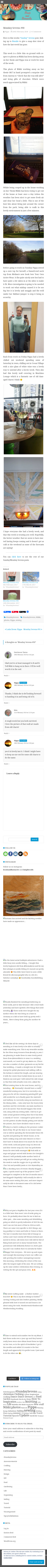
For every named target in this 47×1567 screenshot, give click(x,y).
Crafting (7, 1465)
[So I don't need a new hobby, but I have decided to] (23, 895)
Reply (6, 675)
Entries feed (8, 1533)
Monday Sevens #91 (32, 629)
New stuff (39, 1404)
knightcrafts (28, 870)
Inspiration (9, 1401)
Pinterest (24, 1408)
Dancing (7, 1470)
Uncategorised (9, 1512)
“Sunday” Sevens (27, 38)
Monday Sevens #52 (11, 582)
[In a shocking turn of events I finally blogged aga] (23, 1187)
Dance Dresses (25, 1396)
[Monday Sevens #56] (30, 576)
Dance (13, 1396)
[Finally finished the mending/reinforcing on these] (23, 1021)
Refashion (12, 1411)
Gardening (8, 1486)
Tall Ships (32, 1413)
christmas (8, 1394)
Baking (40, 1392)
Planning (40, 1408)
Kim (15, 710)
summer (17, 1413)
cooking (6, 1397)
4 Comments (36, 32)
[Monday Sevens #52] (11, 576)
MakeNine (15, 1404)
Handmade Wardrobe (18, 1399)
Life (9, 1404)
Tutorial (7, 1415)
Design (6, 1474)
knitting (31, 1401)
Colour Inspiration (31, 1394)
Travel (39, 1413)
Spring (10, 1413)
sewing (18, 620)
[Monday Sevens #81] (11, 595)
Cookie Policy (8, 1558)
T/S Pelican (25, 1413)
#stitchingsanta (9, 1392)
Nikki (38, 617)
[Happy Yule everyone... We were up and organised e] (23, 1271)
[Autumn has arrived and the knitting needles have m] (23, 937)
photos (6, 620)
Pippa (7, 32)
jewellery (19, 1402)
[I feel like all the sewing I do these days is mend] (23, 1062)
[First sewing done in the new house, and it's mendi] (23, 1104)
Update (24, 1415)
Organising (8, 1495)
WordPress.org (10, 1541)
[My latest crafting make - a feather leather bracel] (23, 1313)
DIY (34, 1397)
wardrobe (33, 1416)
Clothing (19, 1394)
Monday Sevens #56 (30, 582)
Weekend (40, 1416)
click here (16, 557)
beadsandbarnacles (11, 870)
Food (38, 1396)
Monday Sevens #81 (11, 601)
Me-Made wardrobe (26, 1404)
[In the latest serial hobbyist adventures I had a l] (23, 979)
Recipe (5, 1411)
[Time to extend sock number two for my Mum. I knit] (23, 1354)
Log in (6, 1528)
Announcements (10, 1461)
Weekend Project (8, 1418)
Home (29, 1399)
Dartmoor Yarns (20, 652)
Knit (23, 1402)
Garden (6, 1399)
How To (36, 1399)
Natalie (15, 41)
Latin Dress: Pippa (14, 629)
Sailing (20, 1411)
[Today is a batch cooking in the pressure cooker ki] (23, 1146)
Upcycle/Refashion (11, 1516)
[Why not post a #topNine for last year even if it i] (23, 1229)
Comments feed (10, 1537)
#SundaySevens (12, 617)
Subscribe (10, 1444)
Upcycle (15, 1416)
